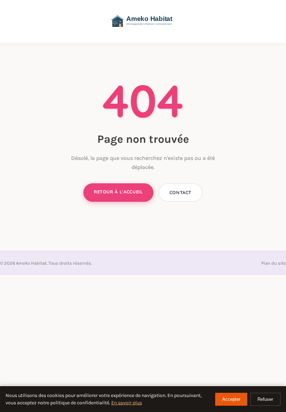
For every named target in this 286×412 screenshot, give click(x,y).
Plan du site (273, 263)
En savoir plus (126, 403)
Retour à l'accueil (118, 191)
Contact (181, 192)
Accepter (231, 399)
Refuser (265, 399)
